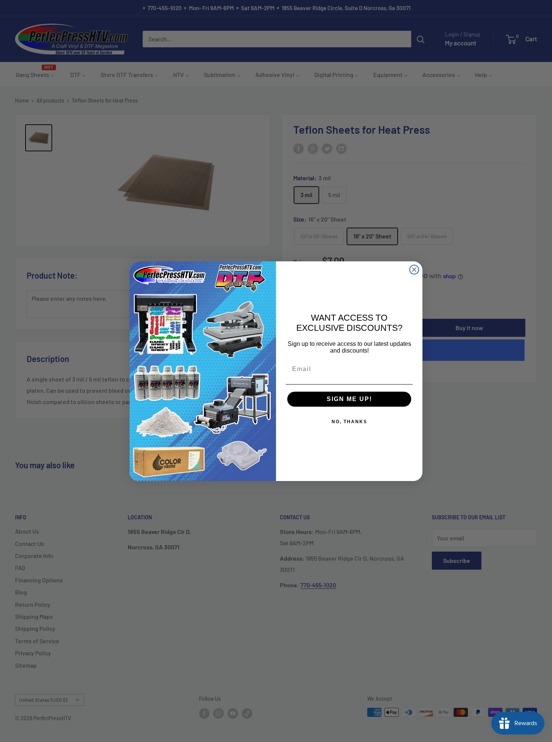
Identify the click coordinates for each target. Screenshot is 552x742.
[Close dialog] (414, 269)
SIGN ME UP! (349, 399)
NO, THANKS (349, 421)
